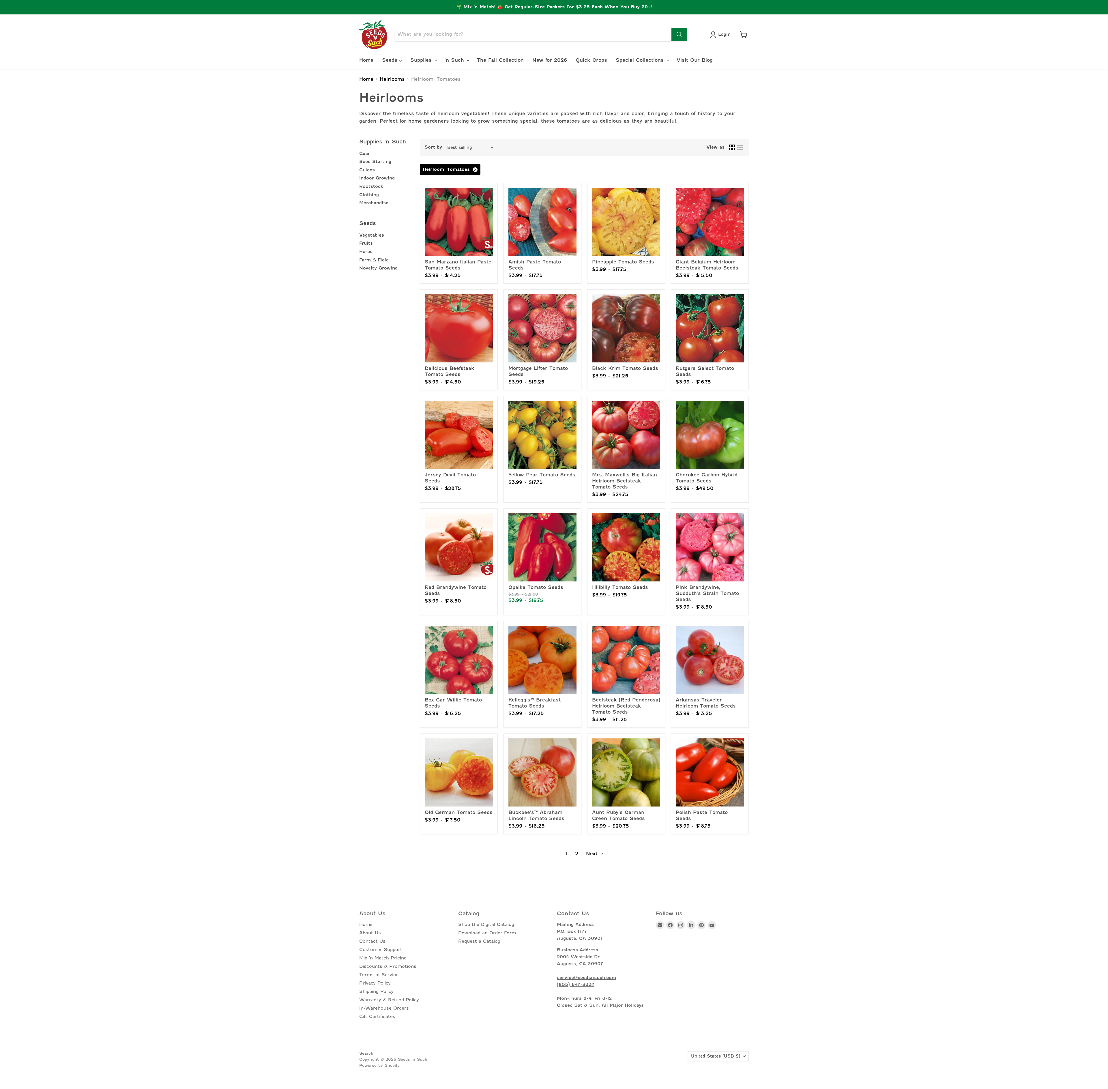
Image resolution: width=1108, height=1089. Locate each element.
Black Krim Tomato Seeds (625, 368)
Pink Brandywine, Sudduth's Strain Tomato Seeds (707, 593)
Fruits (366, 243)
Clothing (369, 194)
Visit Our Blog (695, 60)
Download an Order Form (487, 932)
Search (366, 1053)
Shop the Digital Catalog (486, 924)
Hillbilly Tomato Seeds (620, 587)
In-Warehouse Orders (384, 1008)
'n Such (455, 60)
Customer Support (380, 949)
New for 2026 (549, 60)
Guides (367, 170)
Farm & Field (374, 260)
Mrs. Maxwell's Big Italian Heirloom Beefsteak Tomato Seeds (624, 481)
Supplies (422, 60)
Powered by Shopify (379, 1065)
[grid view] (732, 147)
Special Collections (641, 60)
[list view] (740, 147)
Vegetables (371, 235)
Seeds (390, 60)
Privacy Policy (375, 983)
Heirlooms (392, 79)
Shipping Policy (376, 991)
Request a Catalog (479, 941)
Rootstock (371, 186)
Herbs (366, 251)
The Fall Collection (500, 60)
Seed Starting (375, 161)
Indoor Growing (377, 178)
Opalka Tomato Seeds (535, 587)
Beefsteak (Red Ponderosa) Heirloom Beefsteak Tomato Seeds (626, 706)
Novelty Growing (378, 268)
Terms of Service (378, 974)
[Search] (679, 34)
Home (366, 60)
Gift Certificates (377, 1016)
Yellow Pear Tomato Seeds (541, 475)
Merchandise (373, 202)
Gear (364, 153)
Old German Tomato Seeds (459, 812)
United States (715, 1056)
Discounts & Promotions (387, 966)
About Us (370, 932)
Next (593, 853)
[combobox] (532, 34)
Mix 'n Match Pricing (383, 958)
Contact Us (372, 941)
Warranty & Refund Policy (389, 999)
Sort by (433, 147)
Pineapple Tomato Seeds (623, 262)
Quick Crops (591, 60)
